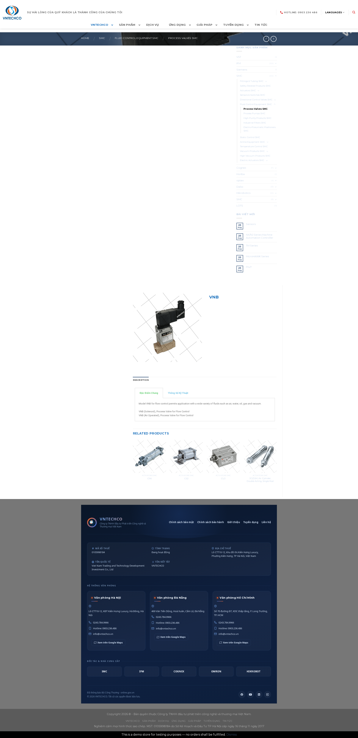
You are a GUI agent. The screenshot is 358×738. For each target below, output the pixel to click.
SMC (102, 38)
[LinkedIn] (259, 694)
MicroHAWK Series (257, 256)
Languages (333, 12)
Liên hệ (266, 522)
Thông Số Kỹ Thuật (178, 393)
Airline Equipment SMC (252, 142)
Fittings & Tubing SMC (251, 81)
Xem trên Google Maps (110, 642)
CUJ (223, 478)
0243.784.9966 (101, 622)
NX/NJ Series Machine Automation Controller (259, 236)
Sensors (251, 224)
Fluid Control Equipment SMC (136, 38)
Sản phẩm (149, 721)
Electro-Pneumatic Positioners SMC (260, 129)
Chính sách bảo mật (181, 522)
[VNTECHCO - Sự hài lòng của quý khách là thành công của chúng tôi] (12, 12)
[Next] (276, 465)
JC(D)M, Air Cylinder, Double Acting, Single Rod (260, 479)
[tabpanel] (205, 409)
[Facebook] (241, 694)
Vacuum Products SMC (252, 151)
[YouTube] (250, 694)
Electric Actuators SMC (252, 160)
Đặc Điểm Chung (149, 393)
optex (240, 180)
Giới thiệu (233, 522)
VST (238, 56)
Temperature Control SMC (254, 146)
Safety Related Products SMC (255, 86)
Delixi (239, 186)
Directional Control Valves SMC (256, 99)
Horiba (240, 174)
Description (141, 380)
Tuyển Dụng (212, 721)
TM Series (252, 245)
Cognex (241, 167)
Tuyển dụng (250, 522)
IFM (238, 63)
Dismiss (231, 734)
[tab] (141, 380)
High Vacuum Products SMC (255, 155)
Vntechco (133, 721)
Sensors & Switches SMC (252, 95)
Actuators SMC (248, 90)
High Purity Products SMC (257, 118)
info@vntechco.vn (103, 634)
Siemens (241, 69)
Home (85, 38)
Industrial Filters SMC (255, 122)
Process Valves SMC (183, 38)
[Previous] (133, 465)
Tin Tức (227, 721)
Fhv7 (249, 267)
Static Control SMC (250, 137)
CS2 (186, 478)
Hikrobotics (243, 192)
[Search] (353, 12)
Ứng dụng (179, 721)
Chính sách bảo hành (210, 522)
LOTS (239, 205)
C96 (149, 478)
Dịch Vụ (163, 721)
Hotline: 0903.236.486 (105, 628)
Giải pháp (194, 721)
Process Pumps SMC (254, 113)
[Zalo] (267, 694)
